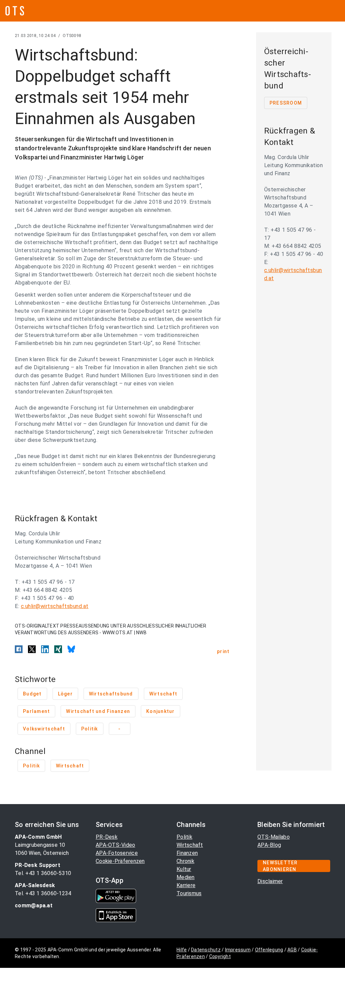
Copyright (220, 956)
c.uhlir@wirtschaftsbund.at (55, 606)
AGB (292, 949)
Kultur (184, 869)
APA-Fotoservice (117, 853)
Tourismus (189, 893)
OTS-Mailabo (273, 837)
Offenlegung (269, 949)
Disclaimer (270, 881)
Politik (184, 837)
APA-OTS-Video (115, 845)
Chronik (185, 861)
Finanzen (187, 853)
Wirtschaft (190, 845)
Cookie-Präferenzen (120, 861)
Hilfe (182, 949)
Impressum (238, 949)
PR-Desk (107, 837)
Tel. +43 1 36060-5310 (43, 873)
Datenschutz (206, 949)
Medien (186, 877)
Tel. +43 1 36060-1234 (43, 893)
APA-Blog (269, 845)
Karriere (186, 885)
